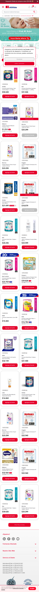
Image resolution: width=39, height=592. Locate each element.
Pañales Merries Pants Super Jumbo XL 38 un (28, 127)
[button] (29, 7)
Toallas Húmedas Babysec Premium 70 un (8, 126)
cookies (3, 589)
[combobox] (19, 12)
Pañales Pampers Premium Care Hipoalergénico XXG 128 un (29, 278)
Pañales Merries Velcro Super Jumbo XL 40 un (9, 165)
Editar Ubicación (19, 63)
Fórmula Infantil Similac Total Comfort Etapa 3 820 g (28, 395)
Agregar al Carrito (10, 96)
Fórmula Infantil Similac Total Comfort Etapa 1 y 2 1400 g (9, 89)
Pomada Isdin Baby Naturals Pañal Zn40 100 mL (8, 395)
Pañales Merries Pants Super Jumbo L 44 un (28, 508)
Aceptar (32, 588)
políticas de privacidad (18, 588)
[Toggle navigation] (3, 6)
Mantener (19, 59)
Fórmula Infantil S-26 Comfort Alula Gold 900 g (9, 358)
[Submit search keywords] (34, 12)
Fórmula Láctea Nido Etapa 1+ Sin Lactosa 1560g (28, 319)
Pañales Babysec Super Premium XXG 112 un (7, 470)
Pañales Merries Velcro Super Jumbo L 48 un (9, 432)
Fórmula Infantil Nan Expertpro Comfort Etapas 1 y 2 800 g (29, 89)
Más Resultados (19, 525)
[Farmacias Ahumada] (11, 6)
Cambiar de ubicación (26, 15)
